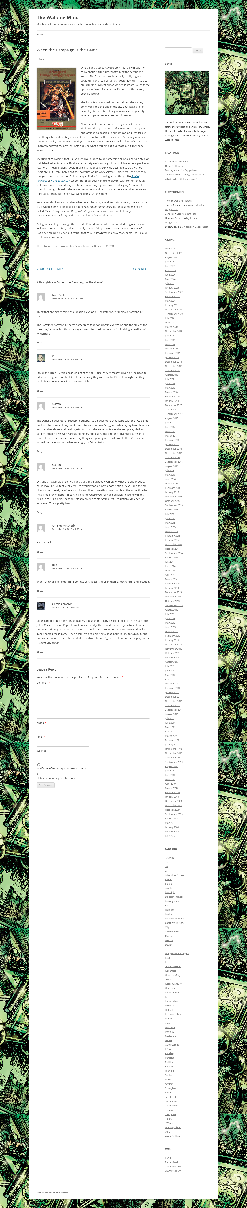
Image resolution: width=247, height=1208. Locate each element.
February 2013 (172, 635)
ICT (167, 996)
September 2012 (174, 657)
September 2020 (174, 313)
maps (168, 1023)
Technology (171, 1105)
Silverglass (170, 1088)
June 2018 (170, 383)
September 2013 (174, 605)
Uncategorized (173, 1127)
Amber (168, 879)
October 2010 (172, 757)
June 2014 (170, 566)
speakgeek (170, 1097)
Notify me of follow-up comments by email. (63, 768)
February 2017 (172, 440)
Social (168, 1092)
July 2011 (169, 718)
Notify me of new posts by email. (56, 778)
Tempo (169, 1110)
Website (41, 750)
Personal (169, 1057)
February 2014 (172, 583)
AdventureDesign (72, 246)
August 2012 (171, 661)
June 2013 (170, 618)
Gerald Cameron (62, 604)
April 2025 (170, 270)
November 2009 (173, 805)
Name (41, 722)
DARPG (169, 940)
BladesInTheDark (174, 896)
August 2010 (171, 766)
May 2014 (170, 570)
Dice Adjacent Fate (186, 213)
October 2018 (172, 370)
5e (166, 866)
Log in (168, 1157)
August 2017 (171, 418)
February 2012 (172, 688)
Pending (169, 1053)
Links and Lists (173, 1014)
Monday (169, 1031)
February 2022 (172, 296)
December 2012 (173, 644)
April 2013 (170, 627)
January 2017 (172, 444)
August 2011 (171, 714)
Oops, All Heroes (174, 165)
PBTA (168, 1049)
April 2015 (170, 527)
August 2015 (171, 509)
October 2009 (172, 809)
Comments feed (173, 1166)
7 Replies (41, 59)
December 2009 (173, 801)
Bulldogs (169, 909)
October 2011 (172, 705)
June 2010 (170, 775)
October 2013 (172, 601)
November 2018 (173, 366)
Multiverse (170, 1036)
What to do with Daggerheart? (181, 179)
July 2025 (169, 261)
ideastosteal (171, 1001)
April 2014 (170, 574)
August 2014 (171, 557)
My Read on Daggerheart (194, 226)
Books (168, 905)
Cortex (168, 936)
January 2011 (172, 744)
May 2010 (170, 779)
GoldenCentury (173, 983)
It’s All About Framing (176, 161)
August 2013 (171, 609)
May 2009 (170, 822)
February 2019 (172, 353)
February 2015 (172, 535)
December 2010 (173, 748)
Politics (169, 1062)
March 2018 (171, 392)
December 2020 (173, 309)
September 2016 (174, 461)
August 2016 (171, 466)
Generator (170, 970)
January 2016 (172, 492)
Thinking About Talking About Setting (185, 174)
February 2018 (172, 396)
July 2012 (169, 666)
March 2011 (171, 735)
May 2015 (170, 522)
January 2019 (172, 357)
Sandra (169, 213)
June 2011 (170, 722)
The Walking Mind (58, 17)
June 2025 (170, 266)
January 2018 (172, 400)
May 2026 (170, 248)
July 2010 (169, 770)
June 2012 (170, 670)
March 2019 (171, 348)
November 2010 (173, 753)
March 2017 (171, 435)
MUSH (168, 1040)
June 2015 (170, 518)
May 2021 (170, 300)
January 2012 (172, 692)
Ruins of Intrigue (60, 180)
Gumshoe (170, 988)
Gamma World (173, 966)
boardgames (172, 901)
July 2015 (169, 514)
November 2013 (173, 596)
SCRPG (168, 1079)
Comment (44, 682)
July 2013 (169, 614)
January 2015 (172, 540)
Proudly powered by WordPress (52, 1192)
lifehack (169, 1010)
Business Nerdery (174, 918)
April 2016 (170, 479)
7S (166, 870)
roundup (170, 1070)
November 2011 (173, 701)
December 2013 (173, 592)
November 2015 (173, 496)
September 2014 (174, 553)
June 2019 (170, 340)
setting (169, 1083)
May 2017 (170, 431)
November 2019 (173, 331)
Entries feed (171, 1162)
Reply (40, 342)
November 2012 (173, 648)
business (169, 914)
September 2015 (174, 505)
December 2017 (173, 405)
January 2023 (172, 287)
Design (86, 246)
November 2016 (173, 453)
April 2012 (170, 679)
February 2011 (172, 740)
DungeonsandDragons (177, 953)
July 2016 (169, 470)
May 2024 (170, 279)
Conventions (172, 931)
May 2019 (170, 344)
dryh (167, 949)
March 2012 (171, 683)
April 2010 (170, 783)
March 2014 (171, 579)
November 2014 (173, 544)
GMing (168, 979)
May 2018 (170, 387)
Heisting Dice (140, 268)
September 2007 (174, 831)
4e (166, 862)
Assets (168, 888)
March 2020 (171, 326)
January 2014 (172, 587)
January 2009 (172, 827)
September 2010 (174, 762)
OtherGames (172, 1044)
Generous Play (173, 975)
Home (40, 34)
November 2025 (173, 253)
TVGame (169, 1123)
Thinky (168, 1118)
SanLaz (169, 1075)
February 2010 (172, 792)
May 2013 (170, 622)
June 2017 (170, 427)
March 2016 (171, 483)
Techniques (171, 1101)
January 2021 (172, 305)
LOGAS (169, 1018)
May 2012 (170, 675)
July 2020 (169, 318)
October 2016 (172, 457)
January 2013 (172, 640)
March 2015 (171, 531)
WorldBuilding (172, 1136)
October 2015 (172, 500)
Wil (54, 356)
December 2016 (173, 448)
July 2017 (169, 422)
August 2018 (171, 374)
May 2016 (170, 474)
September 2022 (174, 292)
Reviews (169, 1066)
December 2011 (173, 696)
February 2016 (172, 487)
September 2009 (174, 814)
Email (41, 737)
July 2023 (169, 283)
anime (168, 883)
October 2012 (172, 653)
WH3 (167, 1131)
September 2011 (174, 709)
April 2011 (170, 731)
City (167, 927)
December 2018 (173, 361)
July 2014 (169, 561)
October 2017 (172, 409)
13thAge (169, 857)
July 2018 (169, 379)
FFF (167, 962)
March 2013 (171, 631)
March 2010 (171, 788)
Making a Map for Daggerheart (181, 170)
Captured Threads (174, 922)
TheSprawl (170, 1114)
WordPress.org (173, 1170)
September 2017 (174, 413)
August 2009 (171, 818)
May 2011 (170, 727)
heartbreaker (172, 992)
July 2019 (169, 335)
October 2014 (172, 548)
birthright (170, 892)
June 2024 (170, 274)
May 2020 (170, 322)
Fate (167, 957)
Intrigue (169, 1005)
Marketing (170, 1027)
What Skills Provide (50, 268)
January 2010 (172, 796)
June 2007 (170, 835)
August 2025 (171, 257)
